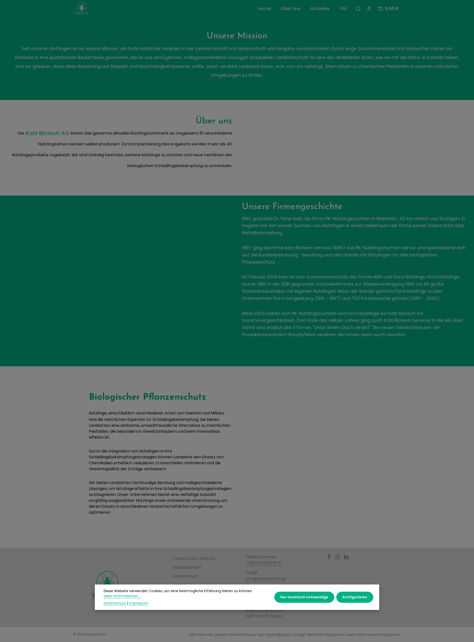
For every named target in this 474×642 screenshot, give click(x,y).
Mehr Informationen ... (122, 596)
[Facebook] (329, 558)
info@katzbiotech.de (266, 579)
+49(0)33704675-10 (264, 563)
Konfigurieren (354, 597)
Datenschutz (185, 576)
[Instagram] (338, 558)
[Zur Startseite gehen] (81, 8)
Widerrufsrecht (187, 567)
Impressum (138, 603)
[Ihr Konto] (369, 9)
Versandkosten (278, 634)
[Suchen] (358, 9)
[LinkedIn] (346, 558)
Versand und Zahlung (194, 558)
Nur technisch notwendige (304, 597)
